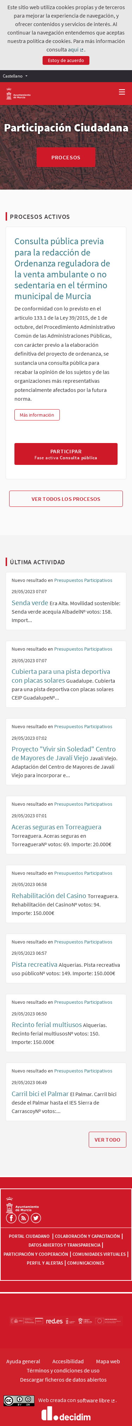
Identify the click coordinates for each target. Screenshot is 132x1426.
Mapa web (108, 1361)
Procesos (66, 157)
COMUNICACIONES (85, 1263)
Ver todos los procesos (66, 498)
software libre (96, 1401)
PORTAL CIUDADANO (30, 1236)
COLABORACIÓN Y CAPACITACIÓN (87, 1236)
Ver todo (107, 1139)
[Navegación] (122, 92)
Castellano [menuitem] (13, 76)
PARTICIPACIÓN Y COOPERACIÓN (36, 1254)
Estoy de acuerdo (66, 60)
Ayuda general (23, 1361)
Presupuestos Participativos (83, 580)
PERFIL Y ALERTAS (45, 1263)
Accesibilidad (68, 1361)
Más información (39, 415)
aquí (76, 50)
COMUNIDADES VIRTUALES (99, 1254)
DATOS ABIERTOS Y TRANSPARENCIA (64, 1245)
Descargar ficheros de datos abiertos (63, 1379)
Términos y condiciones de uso (63, 1370)
